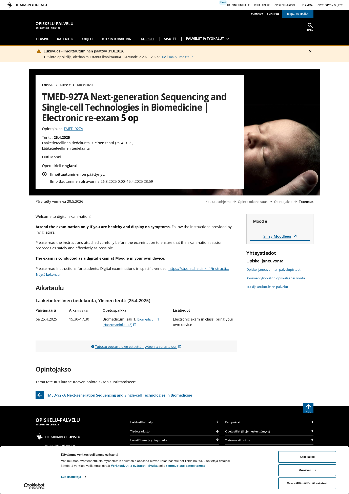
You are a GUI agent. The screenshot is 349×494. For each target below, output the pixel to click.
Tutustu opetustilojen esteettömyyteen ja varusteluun (138, 346)
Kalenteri (66, 39)
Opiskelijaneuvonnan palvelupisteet (273, 269)
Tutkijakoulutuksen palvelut (267, 287)
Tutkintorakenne (117, 39)
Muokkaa (305, 470)
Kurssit (147, 39)
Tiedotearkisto (139, 431)
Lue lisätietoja (71, 476)
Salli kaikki (307, 456)
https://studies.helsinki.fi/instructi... (198, 268)
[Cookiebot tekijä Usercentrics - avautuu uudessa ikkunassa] (34, 486)
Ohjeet (88, 39)
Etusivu (42, 39)
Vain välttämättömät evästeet (307, 483)
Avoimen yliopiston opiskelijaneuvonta (275, 278)
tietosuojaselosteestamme (185, 465)
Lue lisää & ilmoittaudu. (178, 57)
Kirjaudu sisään (298, 14)
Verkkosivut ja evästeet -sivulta (134, 465)
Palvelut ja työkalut (205, 38)
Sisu (170, 39)
